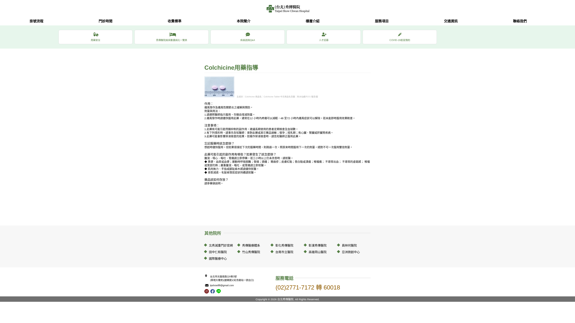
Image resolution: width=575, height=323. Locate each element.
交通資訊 (451, 21)
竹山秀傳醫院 (251, 252)
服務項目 (382, 21)
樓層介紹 (313, 21)
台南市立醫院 (284, 252)
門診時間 (105, 21)
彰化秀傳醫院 (284, 245)
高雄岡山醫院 (318, 252)
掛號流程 (36, 21)
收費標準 (174, 21)
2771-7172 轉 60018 (308, 287)
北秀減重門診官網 (221, 245)
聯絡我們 (520, 21)
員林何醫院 (349, 245)
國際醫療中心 (218, 258)
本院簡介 (244, 21)
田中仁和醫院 (218, 252)
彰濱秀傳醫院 (318, 245)
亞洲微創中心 (351, 252)
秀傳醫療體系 (251, 245)
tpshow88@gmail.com (222, 285)
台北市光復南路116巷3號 (232, 278)
